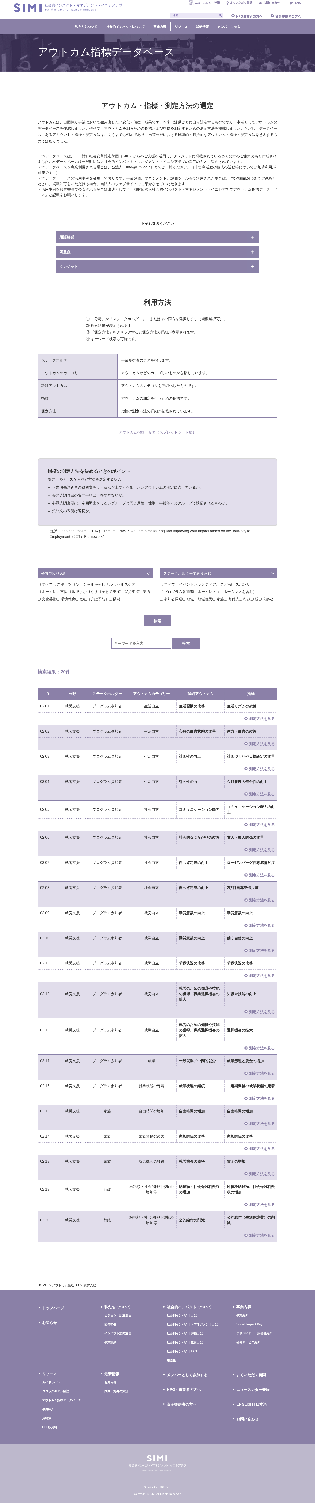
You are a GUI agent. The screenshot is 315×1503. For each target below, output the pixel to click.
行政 (247, 599)
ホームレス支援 (55, 592)
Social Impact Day (249, 1324)
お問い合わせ (247, 1419)
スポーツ (64, 584)
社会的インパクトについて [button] (125, 26)
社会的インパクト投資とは (185, 1342)
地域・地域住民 (199, 599)
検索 (186, 643)
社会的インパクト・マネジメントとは (192, 1324)
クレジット (68, 267)
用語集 (171, 1360)
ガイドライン (51, 1382)
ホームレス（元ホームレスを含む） (227, 592)
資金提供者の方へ (288, 16)
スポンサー (244, 584)
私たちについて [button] (86, 26)
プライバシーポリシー (157, 1487)
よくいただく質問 (251, 1375)
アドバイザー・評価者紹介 (254, 1333)
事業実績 (110, 1342)
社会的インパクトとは (182, 1315)
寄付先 (233, 599)
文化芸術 (49, 599)
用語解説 (66, 237)
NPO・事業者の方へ (184, 1390)
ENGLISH (244, 1404)
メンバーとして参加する (187, 1375)
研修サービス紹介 (248, 1342)
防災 (117, 599)
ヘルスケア (126, 584)
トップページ (53, 1308)
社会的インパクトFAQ (182, 1351)
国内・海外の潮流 (116, 1391)
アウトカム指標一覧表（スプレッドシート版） (157, 432)
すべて (47, 584)
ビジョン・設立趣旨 (117, 1315)
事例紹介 (48, 1409)
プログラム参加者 (178, 592)
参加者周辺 (173, 599)
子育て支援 (111, 592)
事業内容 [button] (159, 26)
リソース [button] (181, 26)
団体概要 (110, 1324)
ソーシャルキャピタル (94, 584)
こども (225, 584)
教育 (147, 592)
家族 (220, 599)
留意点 (65, 252)
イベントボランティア (197, 584)
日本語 (261, 1404)
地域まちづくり (85, 592)
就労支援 (131, 592)
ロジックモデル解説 (55, 1391)
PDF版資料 (49, 1427)
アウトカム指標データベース (61, 1400)
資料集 (46, 1418)
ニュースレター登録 (253, 1390)
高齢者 (268, 599)
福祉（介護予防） (94, 599)
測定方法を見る (262, 719)
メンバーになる (228, 26)
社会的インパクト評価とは (185, 1333)
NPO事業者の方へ (249, 16)
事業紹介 (242, 1315)
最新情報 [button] (202, 26)
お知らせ (49, 1323)
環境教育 (68, 599)
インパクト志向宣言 (117, 1333)
